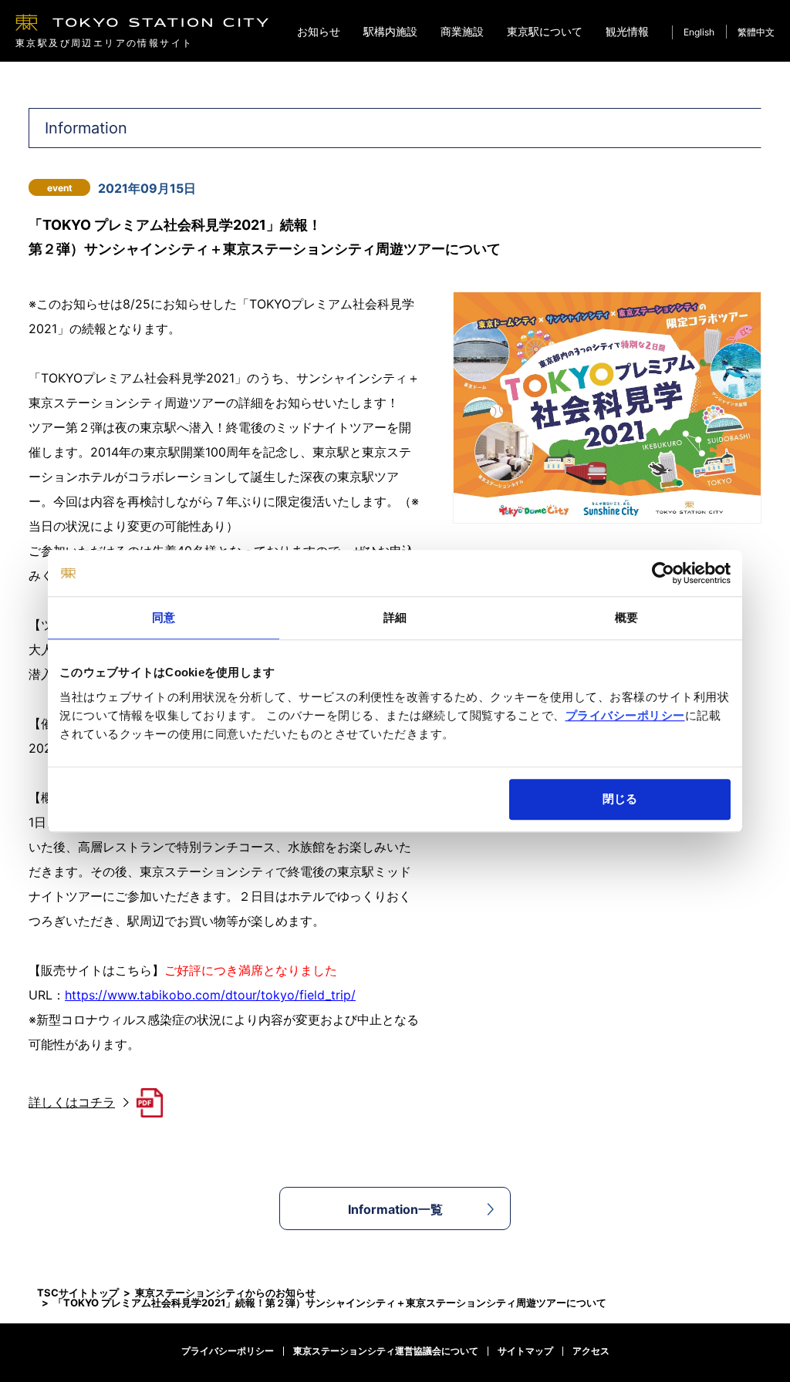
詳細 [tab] (395, 617)
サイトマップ (525, 1351)
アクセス (590, 1351)
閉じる (620, 798)
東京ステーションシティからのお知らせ (225, 1292)
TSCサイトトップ (78, 1292)
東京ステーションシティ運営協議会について (385, 1351)
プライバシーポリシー (625, 715)
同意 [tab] (163, 617)
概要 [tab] (626, 617)
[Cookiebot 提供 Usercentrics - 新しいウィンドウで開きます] (663, 573)
